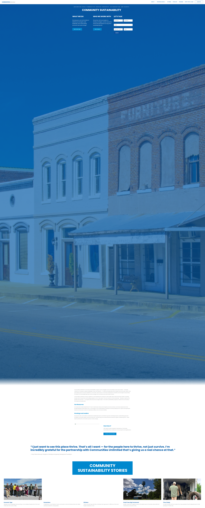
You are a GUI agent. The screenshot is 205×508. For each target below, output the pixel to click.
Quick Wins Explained (169, 502)
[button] (23, 489)
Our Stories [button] (97, 29)
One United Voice (128, 502)
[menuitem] (153, 2)
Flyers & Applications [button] (110, 433)
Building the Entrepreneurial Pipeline (93, 502)
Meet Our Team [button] (77, 29)
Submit (117, 32)
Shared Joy (47, 502)
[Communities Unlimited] (8, 2)
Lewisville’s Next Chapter (11, 502)
